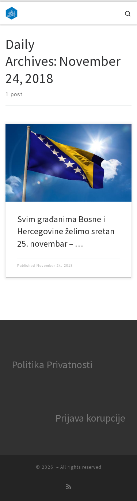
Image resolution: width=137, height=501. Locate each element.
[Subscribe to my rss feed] (68, 486)
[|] (11, 12)
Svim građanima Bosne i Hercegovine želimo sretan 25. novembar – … (66, 231)
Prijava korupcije (90, 418)
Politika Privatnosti (52, 364)
